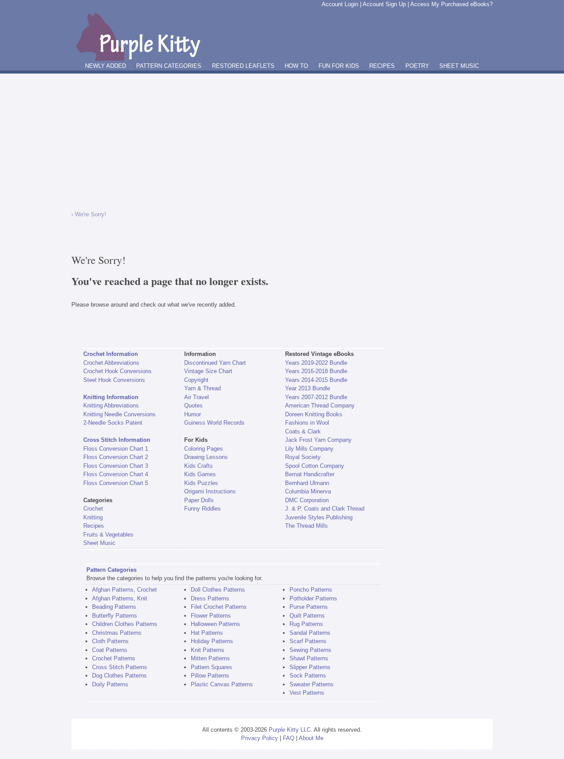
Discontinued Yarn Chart (215, 362)
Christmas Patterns (116, 632)
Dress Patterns (210, 598)
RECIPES (382, 66)
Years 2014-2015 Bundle (316, 380)
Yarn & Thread (202, 388)
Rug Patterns (306, 624)
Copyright (196, 380)
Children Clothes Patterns (124, 624)
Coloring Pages (203, 448)
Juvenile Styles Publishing (318, 517)
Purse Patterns (308, 606)
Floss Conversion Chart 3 (115, 466)
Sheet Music (99, 543)
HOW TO (296, 66)
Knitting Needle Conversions (119, 414)
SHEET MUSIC (459, 66)
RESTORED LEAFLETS (243, 66)
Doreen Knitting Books (313, 414)
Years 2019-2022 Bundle (316, 362)
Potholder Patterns (313, 598)
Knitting (93, 517)
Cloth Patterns (110, 641)
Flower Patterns (211, 615)
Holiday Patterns (212, 641)
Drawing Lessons (206, 457)
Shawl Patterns (308, 658)
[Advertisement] (282, 139)
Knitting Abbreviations (111, 405)
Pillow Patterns (210, 675)
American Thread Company (320, 405)
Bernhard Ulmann (307, 483)
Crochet (93, 508)
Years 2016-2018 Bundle (316, 371)
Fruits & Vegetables (108, 534)
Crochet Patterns (113, 658)
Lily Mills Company (309, 448)
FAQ (288, 738)
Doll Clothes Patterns (218, 589)
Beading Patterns (114, 606)
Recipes (93, 525)
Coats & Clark (303, 431)
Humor (192, 414)
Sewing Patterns (310, 650)
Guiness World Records (214, 422)
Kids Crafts (198, 466)
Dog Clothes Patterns (119, 675)
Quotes (193, 405)
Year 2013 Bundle (307, 388)
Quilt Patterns (307, 615)
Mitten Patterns (210, 658)
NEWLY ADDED (105, 66)
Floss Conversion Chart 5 (115, 483)
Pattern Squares (211, 667)
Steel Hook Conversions (114, 380)
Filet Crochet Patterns (219, 606)
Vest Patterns (306, 692)
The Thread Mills (306, 525)
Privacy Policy (259, 738)
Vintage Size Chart (208, 371)
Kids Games (200, 474)
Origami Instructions (210, 491)
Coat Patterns (109, 650)
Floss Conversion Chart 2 (115, 457)
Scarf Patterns (308, 641)
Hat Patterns (207, 632)
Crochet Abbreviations (111, 362)
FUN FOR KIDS (339, 66)
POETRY (417, 66)
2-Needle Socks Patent (112, 422)
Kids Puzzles (201, 483)
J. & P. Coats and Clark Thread (324, 508)
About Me (311, 738)
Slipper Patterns (309, 667)
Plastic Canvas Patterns (222, 684)
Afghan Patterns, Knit (119, 598)
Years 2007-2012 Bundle (316, 397)
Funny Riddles (202, 508)
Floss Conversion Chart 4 (115, 474)
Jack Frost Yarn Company (318, 440)
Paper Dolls (199, 500)
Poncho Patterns (310, 589)
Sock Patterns (307, 675)
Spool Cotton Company (314, 466)
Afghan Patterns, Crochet (124, 589)
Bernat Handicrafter (309, 474)
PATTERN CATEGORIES (168, 66)
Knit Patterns (207, 650)
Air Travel (196, 397)
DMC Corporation (307, 500)
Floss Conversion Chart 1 (115, 448)
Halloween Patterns (215, 624)
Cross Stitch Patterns (119, 667)
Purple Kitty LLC (290, 729)
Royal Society (303, 457)
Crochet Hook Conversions (117, 371)
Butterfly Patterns (114, 615)
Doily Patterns (110, 684)
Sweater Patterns (311, 684)
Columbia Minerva (308, 491)
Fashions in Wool (307, 422)
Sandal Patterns (309, 632)
